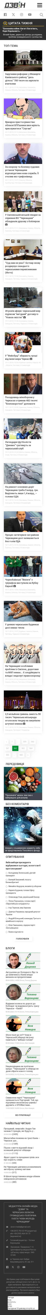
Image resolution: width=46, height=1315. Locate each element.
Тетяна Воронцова (31, 1012)
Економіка (31, 87)
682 (21, 755)
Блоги (22, 980)
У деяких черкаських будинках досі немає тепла (22, 626)
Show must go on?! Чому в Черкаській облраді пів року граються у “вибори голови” (20, 1037)
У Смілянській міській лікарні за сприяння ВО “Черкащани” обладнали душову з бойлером (23, 218)
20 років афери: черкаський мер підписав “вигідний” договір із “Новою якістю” (22, 314)
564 (30, 748)
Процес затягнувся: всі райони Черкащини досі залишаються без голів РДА (22, 538)
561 (7, 748)
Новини (8, 90)
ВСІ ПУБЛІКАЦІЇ (23, 1115)
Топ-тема (21, 90)
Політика (8, 231)
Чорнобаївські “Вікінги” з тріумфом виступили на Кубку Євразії (21, 582)
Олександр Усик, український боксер (24, 897)
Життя (21, 452)
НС (40, 363)
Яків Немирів (29, 1043)
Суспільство (9, 183)
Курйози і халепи (25, 363)
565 (7, 755)
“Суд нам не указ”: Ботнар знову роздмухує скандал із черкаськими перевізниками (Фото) (22, 268)
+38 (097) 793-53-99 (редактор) (23, 1231)
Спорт (7, 455)
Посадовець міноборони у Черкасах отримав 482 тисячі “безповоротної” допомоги (21, 400)
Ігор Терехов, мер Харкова (20, 908)
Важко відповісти (16, 932)
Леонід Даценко (31, 980)
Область (14, 90)
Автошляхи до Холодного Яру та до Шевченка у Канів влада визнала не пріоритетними (22, 974)
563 (23, 748)
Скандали (8, 279)
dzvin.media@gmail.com (21, 1227)
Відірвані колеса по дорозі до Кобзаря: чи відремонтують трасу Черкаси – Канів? (22, 1006)
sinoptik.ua (30, 1308)
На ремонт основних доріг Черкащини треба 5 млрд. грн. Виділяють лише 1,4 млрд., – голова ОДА (21, 491)
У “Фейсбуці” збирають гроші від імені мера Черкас (21, 357)
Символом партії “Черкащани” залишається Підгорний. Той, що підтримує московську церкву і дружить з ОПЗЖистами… (22, 1101)
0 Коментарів (31, 90)
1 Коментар (25, 730)
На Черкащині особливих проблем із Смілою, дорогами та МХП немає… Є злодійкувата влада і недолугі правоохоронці (22, 671)
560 (32, 742)
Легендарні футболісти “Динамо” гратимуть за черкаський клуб (18, 445)
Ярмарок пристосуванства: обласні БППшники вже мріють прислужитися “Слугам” (22, 125)
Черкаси (23, 279)
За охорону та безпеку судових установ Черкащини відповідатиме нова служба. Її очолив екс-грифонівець (22, 171)
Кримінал (22, 407)
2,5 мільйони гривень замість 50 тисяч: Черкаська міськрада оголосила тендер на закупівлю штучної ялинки (23, 719)
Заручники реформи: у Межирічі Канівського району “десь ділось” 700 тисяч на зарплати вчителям (22, 79)
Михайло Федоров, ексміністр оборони (25, 886)
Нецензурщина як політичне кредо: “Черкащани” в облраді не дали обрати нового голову (22, 1068)
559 (24, 742)
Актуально (23, 87)
